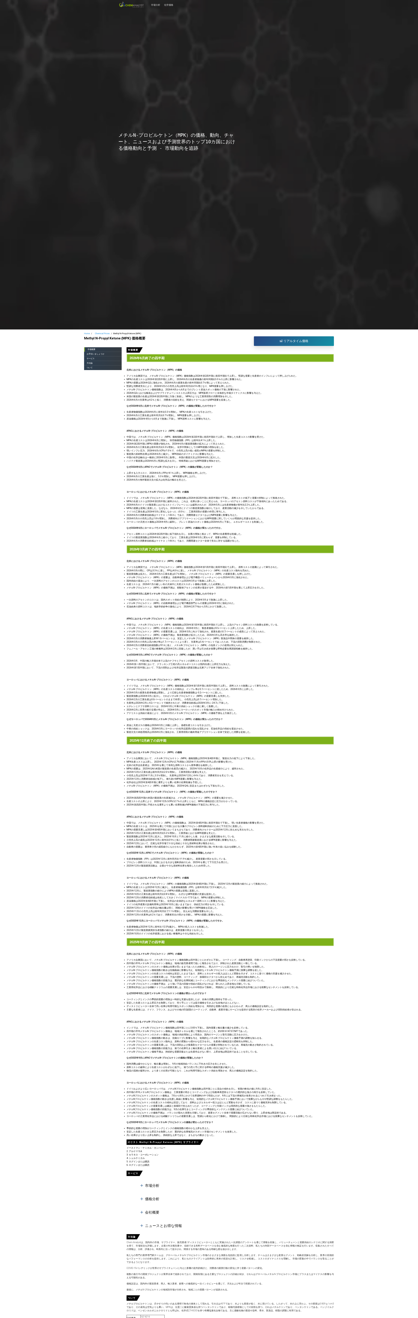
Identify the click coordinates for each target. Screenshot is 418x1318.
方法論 (90, 363)
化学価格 (168, 3)
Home (87, 333)
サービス (91, 358)
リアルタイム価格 (295, 341)
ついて (90, 368)
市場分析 (155, 3)
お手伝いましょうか (95, 354)
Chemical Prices (102, 333)
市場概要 (91, 349)
